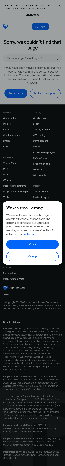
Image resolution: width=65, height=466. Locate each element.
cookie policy (30, 234)
